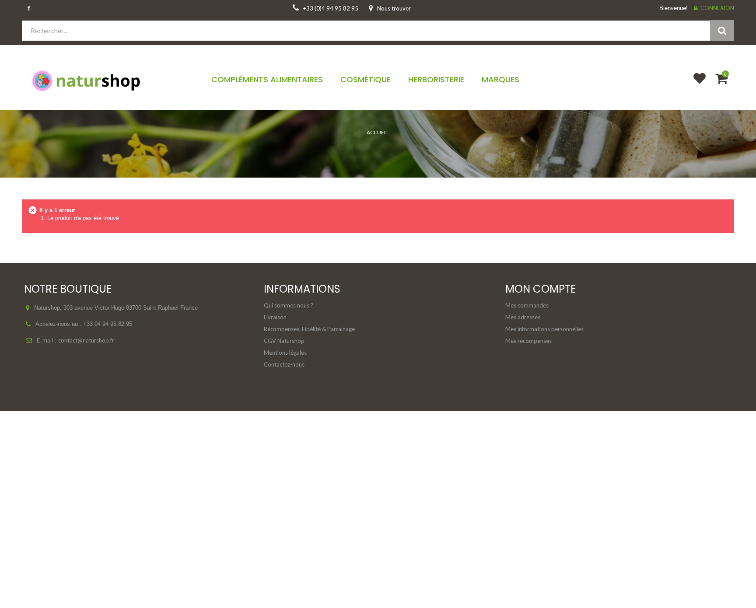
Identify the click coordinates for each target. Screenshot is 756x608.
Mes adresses (522, 317)
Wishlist (696, 83)
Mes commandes (527, 305)
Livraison (275, 317)
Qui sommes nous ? (288, 305)
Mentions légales (285, 352)
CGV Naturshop (284, 340)
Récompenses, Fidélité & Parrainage (309, 328)
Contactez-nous (284, 364)
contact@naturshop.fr (86, 340)
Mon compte (540, 289)
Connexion (717, 7)
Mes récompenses (528, 340)
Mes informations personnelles (544, 328)
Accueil (377, 132)
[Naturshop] (106, 80)
